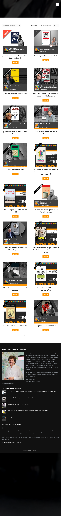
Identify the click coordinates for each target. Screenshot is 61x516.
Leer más (15, 62)
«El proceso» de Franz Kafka (46, 326)
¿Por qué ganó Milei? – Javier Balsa (46, 56)
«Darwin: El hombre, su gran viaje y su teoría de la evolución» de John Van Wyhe (46, 250)
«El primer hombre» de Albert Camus (15, 326)
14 (39, 336)
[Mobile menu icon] (57, 4)
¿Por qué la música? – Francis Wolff (15, 94)
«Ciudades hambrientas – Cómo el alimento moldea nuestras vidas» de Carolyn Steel (46, 172)
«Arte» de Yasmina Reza (15, 169)
